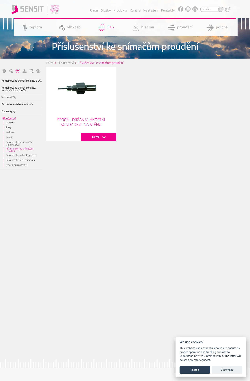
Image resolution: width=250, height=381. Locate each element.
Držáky (9, 137)
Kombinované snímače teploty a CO (21, 80)
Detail (81, 104)
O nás (94, 10)
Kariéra (135, 10)
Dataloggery (8, 111)
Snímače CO (8, 97)
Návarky (10, 122)
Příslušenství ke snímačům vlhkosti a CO (19, 143)
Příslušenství (8, 118)
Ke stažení (150, 10)
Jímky (8, 127)
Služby (106, 10)
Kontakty (168, 10)
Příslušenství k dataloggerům (21, 155)
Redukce (10, 132)
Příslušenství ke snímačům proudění (19, 150)
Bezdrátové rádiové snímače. (17, 104)
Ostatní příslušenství (16, 165)
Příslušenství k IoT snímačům (21, 160)
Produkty (120, 10)
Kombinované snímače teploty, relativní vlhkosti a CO (18, 89)
